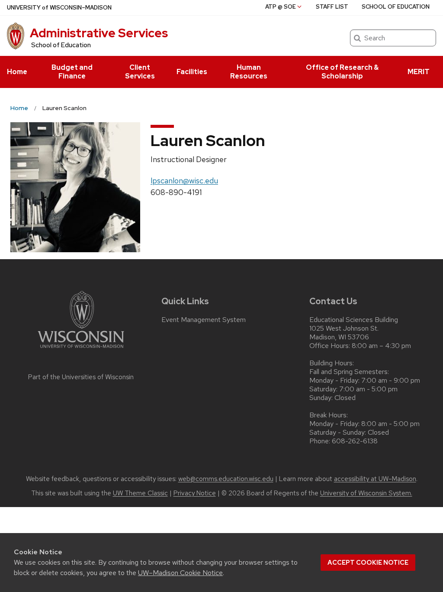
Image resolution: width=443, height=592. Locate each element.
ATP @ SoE (280, 6)
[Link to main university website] (81, 349)
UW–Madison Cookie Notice (180, 572)
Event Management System (203, 320)
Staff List (332, 6)
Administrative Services (99, 33)
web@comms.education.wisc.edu (225, 479)
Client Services (140, 72)
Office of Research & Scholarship (342, 72)
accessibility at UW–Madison (375, 479)
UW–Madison (59, 7)
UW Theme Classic (140, 493)
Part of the (81, 377)
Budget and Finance (72, 72)
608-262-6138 (355, 441)
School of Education (61, 45)
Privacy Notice (194, 493)
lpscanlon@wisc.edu (184, 180)
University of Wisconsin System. (366, 493)
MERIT (419, 71)
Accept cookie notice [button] (367, 562)
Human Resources (248, 72)
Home (17, 71)
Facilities (192, 71)
